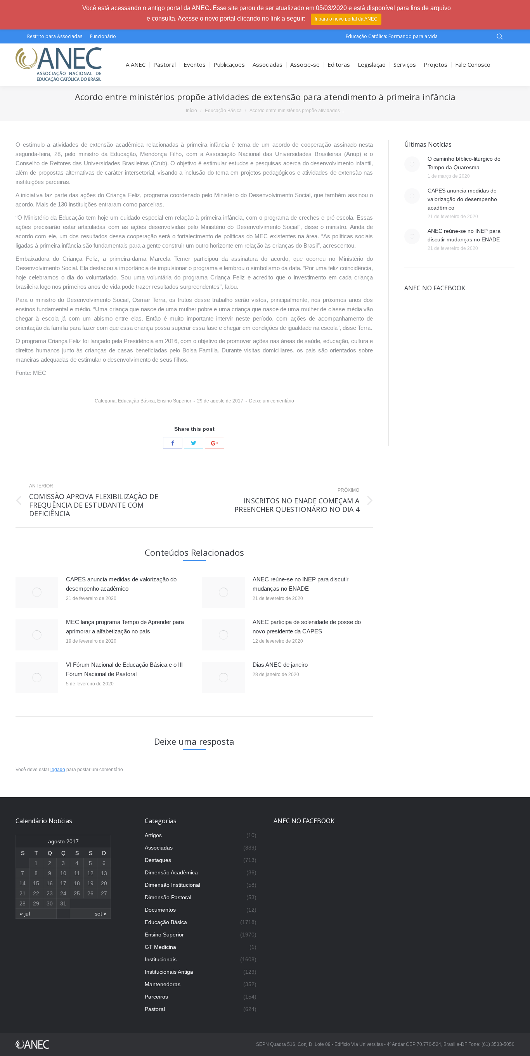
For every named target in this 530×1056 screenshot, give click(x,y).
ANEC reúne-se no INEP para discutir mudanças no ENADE (300, 584)
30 (50, 903)
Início (191, 110)
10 (63, 873)
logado (57, 769)
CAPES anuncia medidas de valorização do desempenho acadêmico (121, 584)
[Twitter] (193, 443)
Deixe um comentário (271, 401)
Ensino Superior (174, 401)
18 (77, 883)
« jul (25, 913)
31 (63, 903)
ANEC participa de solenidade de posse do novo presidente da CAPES (307, 627)
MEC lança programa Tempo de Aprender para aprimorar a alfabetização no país (125, 627)
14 (22, 883)
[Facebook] (172, 443)
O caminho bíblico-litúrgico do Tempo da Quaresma (464, 163)
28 (22, 903)
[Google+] (214, 443)
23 (50, 893)
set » (101, 913)
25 (77, 893)
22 (36, 893)
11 (77, 873)
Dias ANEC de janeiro (280, 664)
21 (22, 893)
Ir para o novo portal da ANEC (346, 19)
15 (36, 883)
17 (63, 883)
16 (50, 883)
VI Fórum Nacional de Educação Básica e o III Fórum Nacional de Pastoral (124, 669)
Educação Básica (223, 110)
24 (63, 893)
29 (36, 903)
